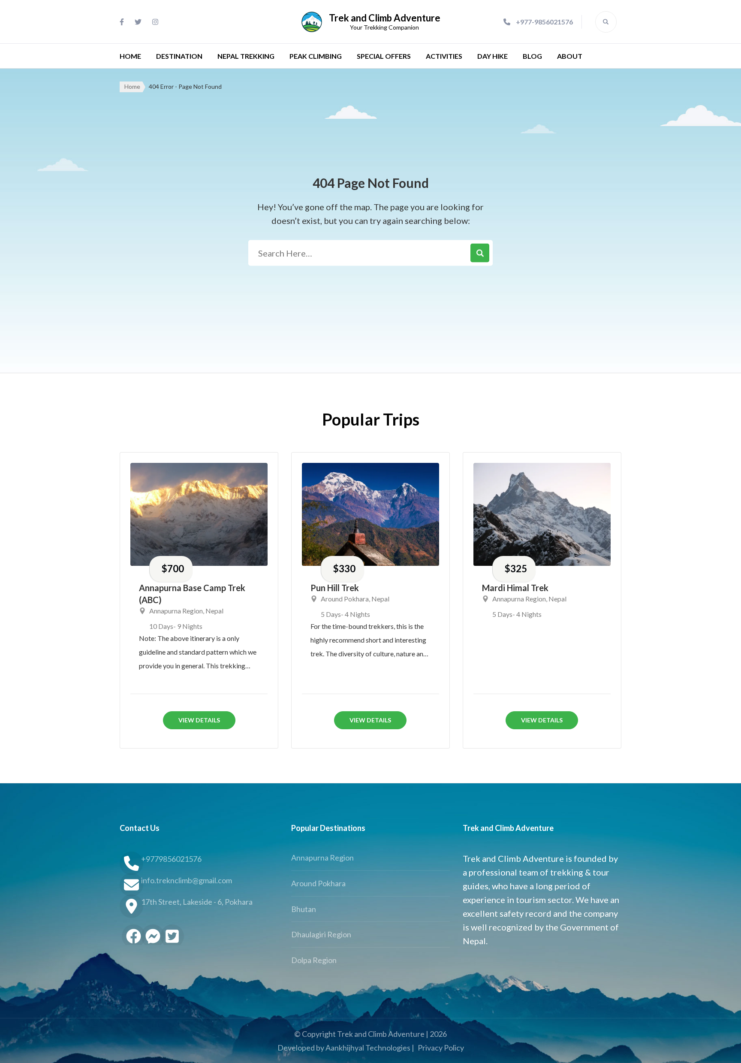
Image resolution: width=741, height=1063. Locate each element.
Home (130, 56)
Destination (179, 56)
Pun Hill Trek (334, 588)
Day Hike (492, 56)
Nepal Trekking (245, 56)
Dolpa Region (314, 960)
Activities (444, 56)
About (569, 56)
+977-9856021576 (544, 22)
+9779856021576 (171, 859)
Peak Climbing (315, 56)
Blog (532, 56)
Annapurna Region (176, 611)
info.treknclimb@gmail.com (186, 880)
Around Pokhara (345, 599)
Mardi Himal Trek (515, 588)
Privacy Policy (441, 1047)
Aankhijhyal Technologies (367, 1047)
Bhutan (303, 909)
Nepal (214, 611)
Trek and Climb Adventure (384, 18)
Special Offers (384, 56)
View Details (199, 720)
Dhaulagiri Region (321, 934)
